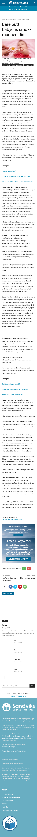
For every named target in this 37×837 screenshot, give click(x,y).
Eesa (4, 625)
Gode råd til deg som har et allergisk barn (16, 176)
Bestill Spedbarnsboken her (18, 9)
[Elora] (7, 651)
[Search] (34, 3)
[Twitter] (15, 587)
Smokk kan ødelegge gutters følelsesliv (15, 389)
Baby (3, 19)
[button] (3, 3)
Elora (15, 650)
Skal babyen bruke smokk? (11, 384)
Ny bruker (5, 807)
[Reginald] (7, 661)
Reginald (17, 659)
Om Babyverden (7, 794)
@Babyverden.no (18, 696)
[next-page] (6, 677)
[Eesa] (18, 610)
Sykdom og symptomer (17, 65)
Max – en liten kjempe (27, 578)
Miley (15, 640)
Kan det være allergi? (9, 171)
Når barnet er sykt (28, 65)
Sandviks (5, 719)
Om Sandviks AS (7, 801)
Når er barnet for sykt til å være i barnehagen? (17, 182)
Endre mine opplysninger (10, 810)
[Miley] (7, 642)
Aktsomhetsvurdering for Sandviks (13, 751)
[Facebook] (11, 587)
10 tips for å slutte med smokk (12, 395)
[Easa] (7, 670)
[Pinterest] (20, 587)
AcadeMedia (21, 725)
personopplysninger (8, 747)
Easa (15, 669)
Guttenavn (5, 620)
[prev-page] (3, 677)
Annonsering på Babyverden (11, 797)
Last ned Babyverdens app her (12, 519)
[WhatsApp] (25, 587)
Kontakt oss (6, 804)
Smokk (8, 65)
